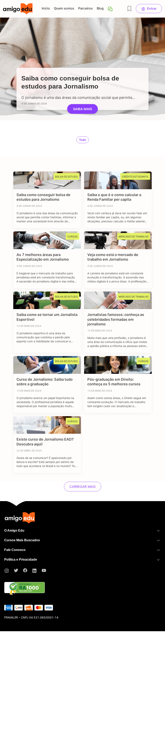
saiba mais (82, 109)
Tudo (82, 139)
